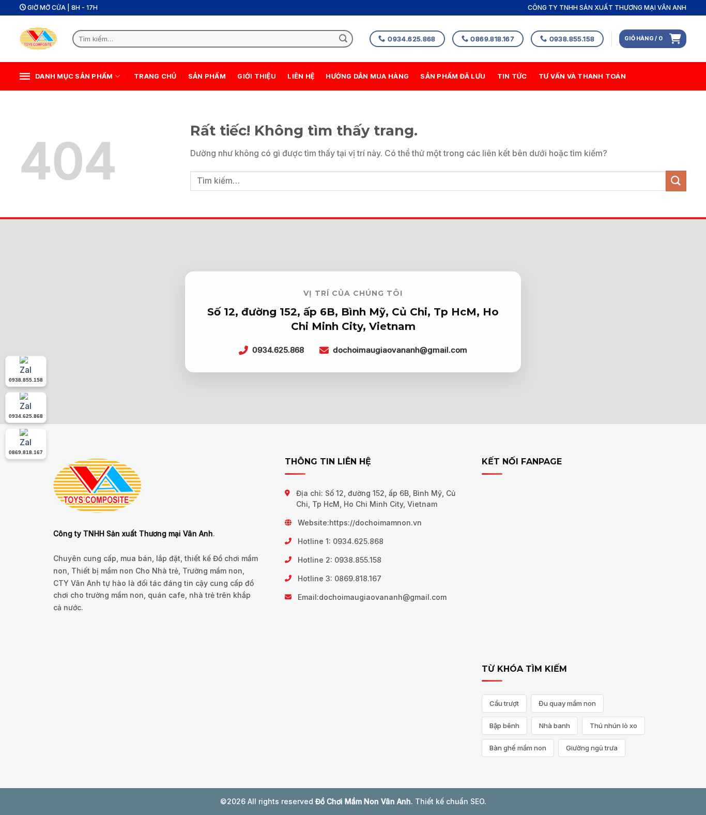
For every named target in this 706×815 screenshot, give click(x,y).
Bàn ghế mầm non (517, 748)
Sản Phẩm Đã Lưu (452, 76)
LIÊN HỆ (300, 76)
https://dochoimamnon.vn (375, 522)
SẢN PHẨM (207, 76)
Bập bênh (504, 725)
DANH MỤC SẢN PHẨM (74, 76)
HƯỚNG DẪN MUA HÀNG (367, 76)
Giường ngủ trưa (592, 748)
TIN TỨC (512, 76)
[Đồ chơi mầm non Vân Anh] (38, 39)
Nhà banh (554, 725)
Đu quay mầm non (567, 703)
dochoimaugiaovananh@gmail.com (383, 597)
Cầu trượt (504, 703)
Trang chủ (155, 76)
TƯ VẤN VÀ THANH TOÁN (582, 76)
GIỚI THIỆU (256, 76)
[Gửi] (343, 39)
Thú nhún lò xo (613, 725)
